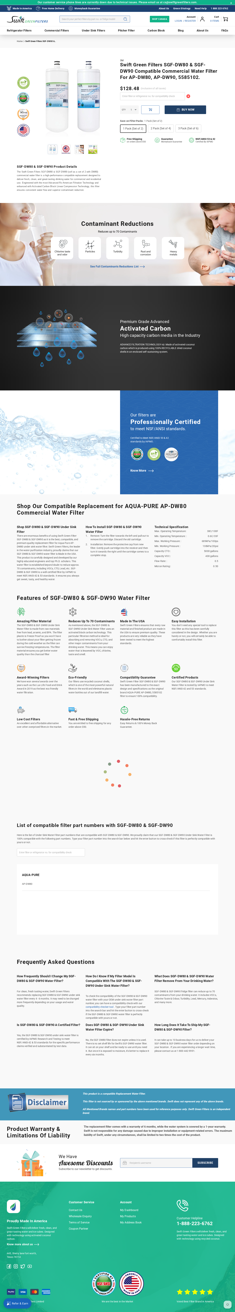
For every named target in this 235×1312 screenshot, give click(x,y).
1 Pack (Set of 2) (133, 128)
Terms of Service (79, 1222)
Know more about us (20, 1244)
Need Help (201, 8)
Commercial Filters (57, 30)
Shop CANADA (159, 19)
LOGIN (178, 21)
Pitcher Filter (126, 30)
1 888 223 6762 (219, 8)
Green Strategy (182, 8)
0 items (214, 21)
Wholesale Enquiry (80, 1216)
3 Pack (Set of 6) (188, 128)
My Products (128, 1216)
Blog (181, 30)
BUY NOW (188, 109)
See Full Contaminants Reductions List (114, 266)
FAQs (224, 30)
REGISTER (190, 21)
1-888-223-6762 (195, 1223)
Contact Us (75, 1210)
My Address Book (131, 1222)
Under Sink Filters (93, 30)
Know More (138, 470)
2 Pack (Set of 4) (161, 128)
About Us (164, 8)
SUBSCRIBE (205, 1162)
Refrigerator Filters (19, 30)
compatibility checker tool (100, 1006)
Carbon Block (156, 30)
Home (20, 41)
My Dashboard (129, 1210)
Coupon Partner (78, 1228)
